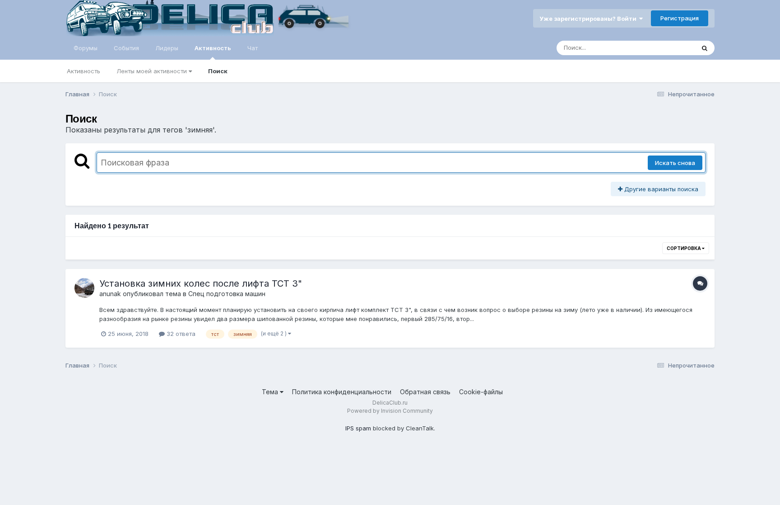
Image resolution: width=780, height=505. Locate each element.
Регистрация (679, 18)
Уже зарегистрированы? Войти (589, 18)
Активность (213, 48)
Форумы (86, 48)
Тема (271, 392)
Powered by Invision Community (390, 410)
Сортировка (684, 248)
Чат (252, 48)
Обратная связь (425, 392)
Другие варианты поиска (660, 189)
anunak (110, 293)
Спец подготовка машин (226, 293)
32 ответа (180, 333)
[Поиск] (705, 48)
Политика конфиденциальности (341, 392)
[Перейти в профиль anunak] (84, 288)
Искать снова (675, 162)
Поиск (218, 71)
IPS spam (358, 428)
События (126, 48)
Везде (674, 47)
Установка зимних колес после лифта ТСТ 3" (200, 283)
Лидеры (166, 48)
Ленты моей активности (152, 71)
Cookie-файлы (481, 392)
